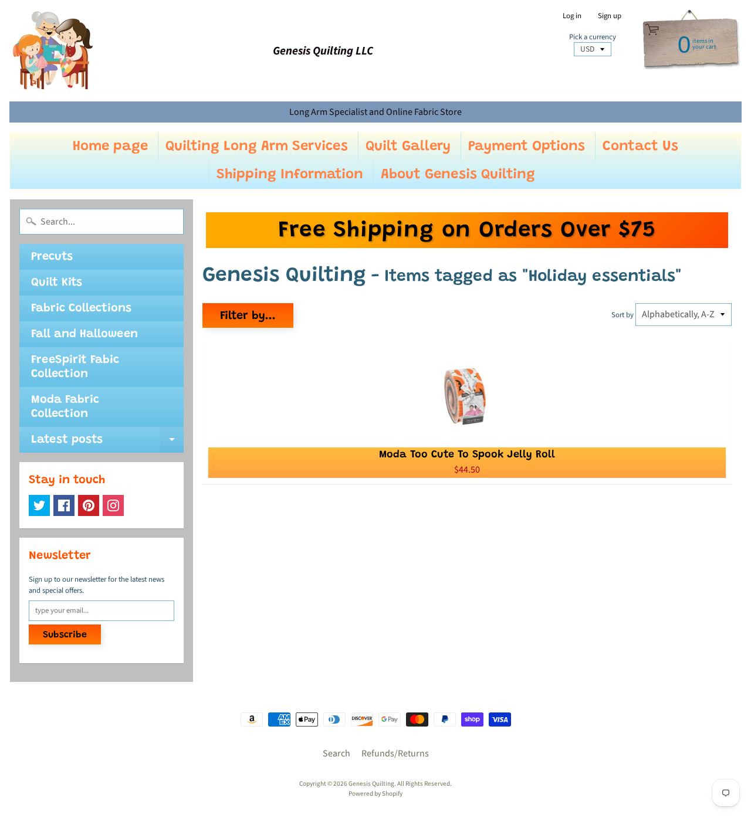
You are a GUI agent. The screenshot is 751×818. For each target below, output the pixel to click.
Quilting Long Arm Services (256, 147)
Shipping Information (289, 175)
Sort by (622, 315)
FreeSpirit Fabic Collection (75, 367)
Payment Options (526, 147)
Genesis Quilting (371, 783)
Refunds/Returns (395, 753)
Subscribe (65, 635)
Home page (110, 147)
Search (336, 753)
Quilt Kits (56, 282)
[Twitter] (39, 505)
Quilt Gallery (408, 147)
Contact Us (640, 147)
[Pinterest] (88, 505)
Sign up (609, 16)
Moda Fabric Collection (65, 407)
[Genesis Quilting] (53, 50)
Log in (572, 16)
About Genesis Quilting (458, 175)
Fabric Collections (81, 308)
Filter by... (248, 316)
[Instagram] (113, 505)
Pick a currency (592, 37)
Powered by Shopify (375, 793)
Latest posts (107, 443)
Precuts (52, 257)
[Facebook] (64, 505)
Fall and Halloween (84, 334)
